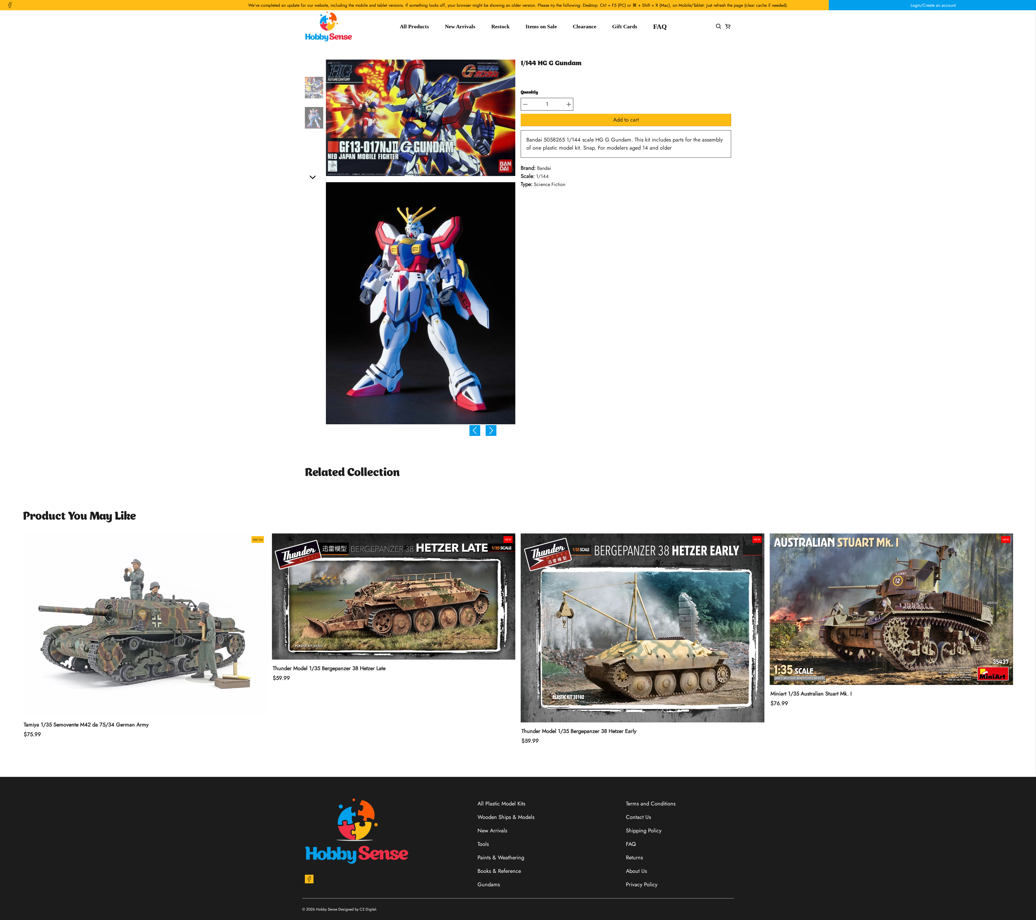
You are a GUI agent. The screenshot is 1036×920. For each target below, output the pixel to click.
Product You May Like (79, 516)
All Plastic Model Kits (501, 804)
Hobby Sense (326, 909)
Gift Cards (624, 26)
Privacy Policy (641, 884)
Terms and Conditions (651, 804)
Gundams (489, 884)
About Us (636, 871)
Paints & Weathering (501, 858)
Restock (500, 26)
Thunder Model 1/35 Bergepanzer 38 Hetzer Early (579, 731)
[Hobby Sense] (328, 27)
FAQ (660, 26)
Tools (483, 844)
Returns (634, 858)
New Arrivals (460, 26)
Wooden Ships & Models (506, 817)
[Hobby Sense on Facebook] (9, 5)
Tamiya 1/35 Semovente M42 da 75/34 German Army (86, 724)
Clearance (584, 26)
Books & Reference (499, 871)
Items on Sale (541, 26)
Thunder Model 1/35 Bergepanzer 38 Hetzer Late (329, 668)
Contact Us (638, 817)
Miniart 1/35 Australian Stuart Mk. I (811, 693)
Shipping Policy (644, 831)
